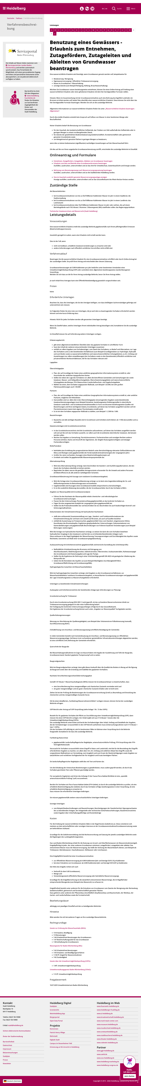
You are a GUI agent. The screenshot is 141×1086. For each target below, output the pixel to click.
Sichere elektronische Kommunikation (17, 1031)
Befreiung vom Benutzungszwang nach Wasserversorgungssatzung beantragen (83, 170)
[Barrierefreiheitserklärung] (82, 9)
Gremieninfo (54, 1010)
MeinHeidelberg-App (57, 1013)
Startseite (10, 18)
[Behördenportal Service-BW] (23, 53)
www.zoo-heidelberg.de (105, 1058)
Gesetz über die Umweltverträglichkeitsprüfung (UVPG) (70, 961)
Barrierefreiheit (8, 1042)
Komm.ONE (134, 1081)
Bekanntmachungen (10, 1053)
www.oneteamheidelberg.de (107, 1032)
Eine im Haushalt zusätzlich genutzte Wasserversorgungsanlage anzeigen (80, 177)
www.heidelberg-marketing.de (108, 1062)
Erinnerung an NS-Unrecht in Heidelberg (64, 1047)
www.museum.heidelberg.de (107, 1024)
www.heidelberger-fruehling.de (108, 1010)
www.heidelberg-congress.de (107, 1065)
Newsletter (7, 1063)
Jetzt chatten (129, 1076)
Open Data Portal (56, 1021)
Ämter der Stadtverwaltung (13, 1036)
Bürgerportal (54, 1017)
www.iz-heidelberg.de (105, 1013)
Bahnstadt (53, 1036)
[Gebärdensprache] (87, 9)
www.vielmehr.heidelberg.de (107, 1043)
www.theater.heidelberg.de (107, 1039)
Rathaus (19, 18)
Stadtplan (6, 1056)
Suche (119, 9)
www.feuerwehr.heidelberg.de (108, 1006)
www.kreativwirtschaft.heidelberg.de (110, 1017)
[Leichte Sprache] (92, 9)
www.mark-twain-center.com (107, 1021)
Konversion (54, 1029)
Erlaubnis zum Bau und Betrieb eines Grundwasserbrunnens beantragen (80, 163)
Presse (5, 1060)
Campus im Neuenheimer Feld (61, 1043)
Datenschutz (7, 1045)
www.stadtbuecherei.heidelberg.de (109, 1035)
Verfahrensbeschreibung (22, 26)
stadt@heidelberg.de (15, 1025)
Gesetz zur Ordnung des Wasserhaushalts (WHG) (68, 928)
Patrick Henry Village (57, 1032)
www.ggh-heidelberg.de (105, 1051)
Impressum (7, 1049)
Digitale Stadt (55, 1040)
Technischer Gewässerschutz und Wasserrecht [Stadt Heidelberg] (73, 211)
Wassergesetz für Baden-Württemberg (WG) (66, 946)
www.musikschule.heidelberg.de (108, 1028)
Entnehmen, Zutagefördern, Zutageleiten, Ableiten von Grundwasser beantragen (83, 161)
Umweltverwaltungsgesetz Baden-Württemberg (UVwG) (70, 969)
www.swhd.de (102, 1054)
